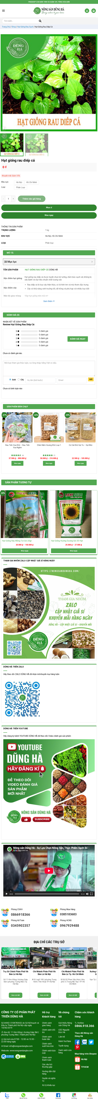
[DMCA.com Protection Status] (20, 1056)
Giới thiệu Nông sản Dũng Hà (65, 1024)
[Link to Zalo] (84, 1042)
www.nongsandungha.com (21, 1050)
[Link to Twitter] (91, 1042)
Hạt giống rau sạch (25, 27)
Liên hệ (61, 1037)
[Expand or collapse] (92, 262)
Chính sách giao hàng (47, 1024)
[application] (49, 870)
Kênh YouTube (64, 1041)
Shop (14, 27)
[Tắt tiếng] (87, 894)
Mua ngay (17, 463)
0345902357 (20, 925)
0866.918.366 (84, 1026)
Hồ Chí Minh (57, 236)
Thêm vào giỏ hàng (31, 199)
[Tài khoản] (87, 10)
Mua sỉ (49, 207)
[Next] (94, 83)
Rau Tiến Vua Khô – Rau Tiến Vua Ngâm (17, 446)
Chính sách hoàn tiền (47, 1038)
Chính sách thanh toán (47, 1058)
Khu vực (4, 182)
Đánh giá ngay (77, 339)
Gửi (90, 379)
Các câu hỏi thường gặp (47, 1065)
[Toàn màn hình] (91, 894)
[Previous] (4, 83)
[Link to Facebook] (77, 1042)
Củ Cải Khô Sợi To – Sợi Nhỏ (80, 445)
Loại (3, 187)
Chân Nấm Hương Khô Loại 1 (49, 445)
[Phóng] (4, 128)
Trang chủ (6, 27)
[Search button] (40, 21)
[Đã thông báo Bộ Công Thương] (7, 1056)
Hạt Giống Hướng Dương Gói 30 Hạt (67, 541)
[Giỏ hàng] (93, 10)
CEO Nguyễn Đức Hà (63, 1031)
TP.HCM (85, 1067)
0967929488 (69, 925)
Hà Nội (48, 236)
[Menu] (3, 10)
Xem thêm (47, 301)
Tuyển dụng (63, 1046)
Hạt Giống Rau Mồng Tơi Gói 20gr (17, 541)
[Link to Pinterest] (77, 1047)
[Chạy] (6, 894)
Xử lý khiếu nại (48, 1085)
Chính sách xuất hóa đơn (48, 1044)
